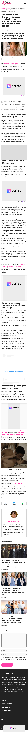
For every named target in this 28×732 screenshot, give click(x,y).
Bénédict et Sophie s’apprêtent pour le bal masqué (12, 433)
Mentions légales (6, 710)
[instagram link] (2, 720)
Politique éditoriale (6, 703)
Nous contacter (5, 707)
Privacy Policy (5, 714)
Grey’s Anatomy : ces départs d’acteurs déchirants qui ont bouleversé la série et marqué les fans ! (12, 591)
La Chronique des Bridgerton (12, 63)
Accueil (3, 8)
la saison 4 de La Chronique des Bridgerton (13, 265)
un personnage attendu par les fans (11, 484)
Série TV (5, 498)
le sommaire (7, 59)
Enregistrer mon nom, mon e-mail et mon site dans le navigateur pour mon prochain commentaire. (14, 659)
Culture (8, 8)
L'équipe (3, 700)
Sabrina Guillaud (14, 522)
